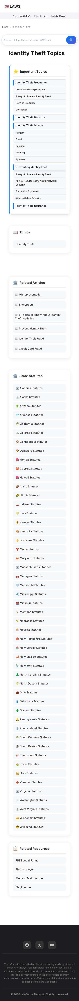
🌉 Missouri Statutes (29, 603)
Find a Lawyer (25, 869)
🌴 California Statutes (30, 423)
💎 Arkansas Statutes (30, 414)
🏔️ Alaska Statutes (28, 397)
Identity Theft (25, 244)
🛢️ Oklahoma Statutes (30, 701)
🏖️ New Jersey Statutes (31, 647)
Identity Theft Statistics (30, 117)
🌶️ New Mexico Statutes (31, 656)
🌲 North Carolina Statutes (33, 674)
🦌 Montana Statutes (29, 611)
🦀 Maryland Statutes (30, 558)
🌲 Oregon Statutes (28, 710)
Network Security (25, 103)
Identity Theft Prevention (32, 82)
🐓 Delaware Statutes (30, 450)
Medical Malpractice (29, 878)
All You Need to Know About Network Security (36, 183)
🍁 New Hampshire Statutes (34, 638)
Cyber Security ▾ (41, 16)
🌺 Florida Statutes (28, 459)
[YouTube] (52, 945)
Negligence (23, 887)
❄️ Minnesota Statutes (30, 585)
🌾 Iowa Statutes (27, 513)
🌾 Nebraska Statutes (30, 620)
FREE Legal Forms (27, 860)
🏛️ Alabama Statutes (29, 388)
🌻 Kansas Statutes (28, 522)
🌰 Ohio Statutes (26, 692)
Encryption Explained (27, 191)
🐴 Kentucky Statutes (30, 531)
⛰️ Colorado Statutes (30, 432)
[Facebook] (27, 945)
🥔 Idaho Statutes (27, 486)
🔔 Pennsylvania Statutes (32, 719)
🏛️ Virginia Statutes (29, 791)
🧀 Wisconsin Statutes (30, 817)
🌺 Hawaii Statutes (28, 477)
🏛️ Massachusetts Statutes (33, 567)
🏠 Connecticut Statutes (32, 441)
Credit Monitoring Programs (31, 89)
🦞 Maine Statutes (28, 549)
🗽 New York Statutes (30, 665)
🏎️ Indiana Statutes (28, 504)
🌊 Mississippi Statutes (31, 594)
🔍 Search (71, 40)
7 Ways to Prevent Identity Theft (33, 96)
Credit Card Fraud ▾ (58, 16)
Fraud (19, 139)
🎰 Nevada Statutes (29, 629)
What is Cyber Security (28, 198)
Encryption (21, 109)
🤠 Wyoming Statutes (29, 826)
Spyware (21, 159)
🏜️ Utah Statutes (27, 773)
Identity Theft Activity (29, 125)
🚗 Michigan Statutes (30, 576)
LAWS (5, 27)
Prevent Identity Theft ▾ (22, 16)
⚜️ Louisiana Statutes (30, 540)
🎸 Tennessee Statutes (31, 755)
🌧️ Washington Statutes (31, 800)
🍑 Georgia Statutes (29, 468)
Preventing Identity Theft (32, 167)
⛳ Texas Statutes (27, 764)
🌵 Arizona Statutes (28, 405)
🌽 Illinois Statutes (28, 495)
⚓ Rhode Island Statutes (32, 728)
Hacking (20, 146)
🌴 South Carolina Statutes (33, 737)
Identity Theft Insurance (31, 205)
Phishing (20, 152)
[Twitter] (39, 945)
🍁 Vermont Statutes (29, 782)
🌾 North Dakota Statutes (32, 683)
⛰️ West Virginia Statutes (32, 809)
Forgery (20, 132)
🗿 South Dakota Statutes (32, 746)
